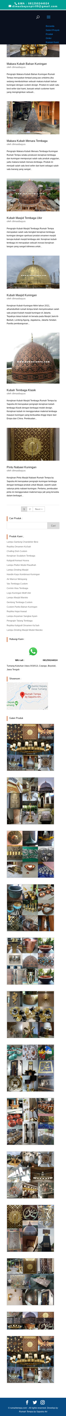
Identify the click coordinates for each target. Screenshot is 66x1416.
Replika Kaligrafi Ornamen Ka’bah (23, 625)
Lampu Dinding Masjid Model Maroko (25, 630)
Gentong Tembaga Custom (19, 602)
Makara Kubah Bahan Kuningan (27, 63)
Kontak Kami (52, 42)
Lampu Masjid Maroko (17, 597)
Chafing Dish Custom (17, 551)
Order (49, 38)
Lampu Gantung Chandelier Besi (22, 542)
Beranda (50, 26)
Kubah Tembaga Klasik (21, 390)
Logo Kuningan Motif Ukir (19, 593)
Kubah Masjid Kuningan (22, 295)
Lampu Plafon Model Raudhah (21, 565)
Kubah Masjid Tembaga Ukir (24, 217)
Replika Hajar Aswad (17, 611)
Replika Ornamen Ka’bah (19, 546)
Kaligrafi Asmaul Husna (18, 560)
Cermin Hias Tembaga (17, 588)
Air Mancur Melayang (17, 579)
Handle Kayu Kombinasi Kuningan (23, 574)
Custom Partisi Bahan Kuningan (22, 607)
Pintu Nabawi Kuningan (21, 467)
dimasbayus (19, 67)
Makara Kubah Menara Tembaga (27, 140)
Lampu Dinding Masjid (17, 570)
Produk (49, 34)
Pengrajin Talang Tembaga (20, 621)
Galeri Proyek (52, 30)
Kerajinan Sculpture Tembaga (21, 556)
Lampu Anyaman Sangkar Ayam (22, 616)
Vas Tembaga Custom (17, 583)
